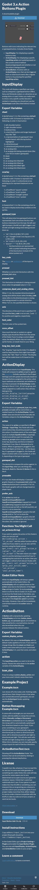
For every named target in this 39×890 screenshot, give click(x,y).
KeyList (8, 261)
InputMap (9, 374)
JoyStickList (17, 261)
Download (21, 18)
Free (7, 882)
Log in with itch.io (8, 860)
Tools (3, 882)
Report (13, 880)
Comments (34, 888)
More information (8, 805)
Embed (18, 880)
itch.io (4, 878)
